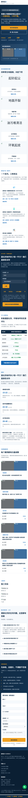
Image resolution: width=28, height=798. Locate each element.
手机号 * (4, 706)
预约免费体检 (14, 740)
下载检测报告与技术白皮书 (9, 362)
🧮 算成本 (20, 796)
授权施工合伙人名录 (5, 772)
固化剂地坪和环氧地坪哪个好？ (11, 638)
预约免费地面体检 (14, 27)
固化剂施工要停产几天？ (10, 648)
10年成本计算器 (4, 766)
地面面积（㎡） (6, 718)
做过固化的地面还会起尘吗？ (11, 653)
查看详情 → (5, 201)
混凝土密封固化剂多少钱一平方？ (12, 625)
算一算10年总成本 (14, 32)
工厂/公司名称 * (6, 711)
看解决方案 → (14, 94)
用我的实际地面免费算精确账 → (12, 304)
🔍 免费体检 (14, 796)
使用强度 (4, 278)
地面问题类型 (5, 723)
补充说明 (4, 729)
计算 (6, 286)
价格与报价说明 (4, 768)
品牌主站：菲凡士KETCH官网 (8, 784)
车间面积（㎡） (6, 272)
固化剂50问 (3, 770)
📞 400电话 (8, 796)
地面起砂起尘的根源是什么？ (11, 643)
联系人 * (4, 699)
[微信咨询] (25, 787)
